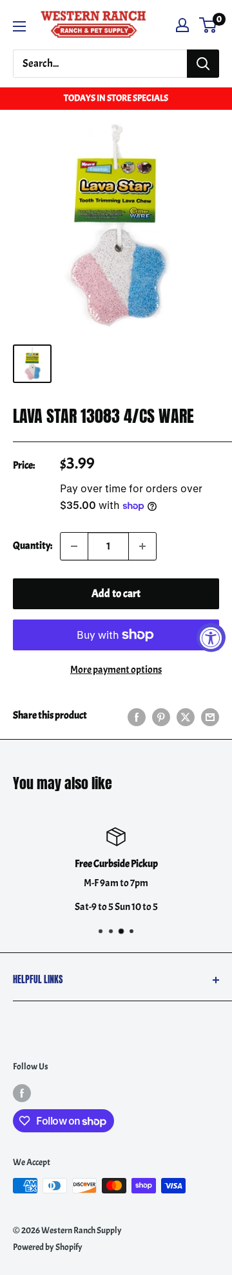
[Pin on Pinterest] (161, 716)
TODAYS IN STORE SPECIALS (116, 98)
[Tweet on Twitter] (186, 716)
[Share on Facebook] (137, 716)
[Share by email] (210, 716)
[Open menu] (19, 26)
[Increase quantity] (142, 546)
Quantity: (32, 545)
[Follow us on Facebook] (22, 1091)
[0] (208, 25)
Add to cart (116, 593)
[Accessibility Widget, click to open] (211, 637)
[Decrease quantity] (74, 546)
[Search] (203, 63)
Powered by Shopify (47, 1247)
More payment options (116, 669)
